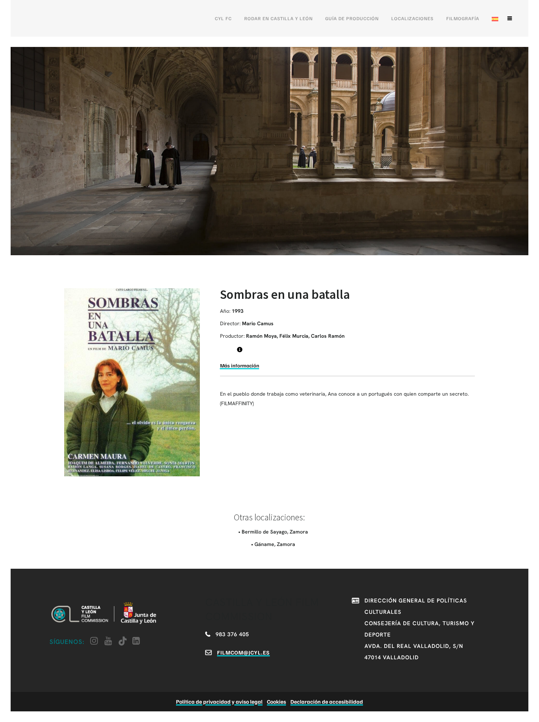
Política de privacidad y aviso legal (219, 701)
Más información (239, 365)
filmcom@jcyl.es (243, 652)
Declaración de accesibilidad (326, 701)
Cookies (276, 701)
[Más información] (239, 349)
